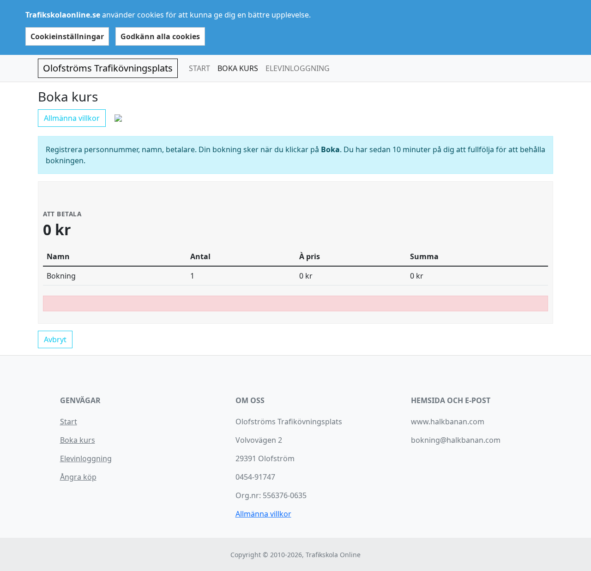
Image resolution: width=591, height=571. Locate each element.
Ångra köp (78, 477)
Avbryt (55, 339)
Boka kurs (77, 440)
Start (68, 421)
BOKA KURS (237, 68)
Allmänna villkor (72, 118)
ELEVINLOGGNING (297, 68)
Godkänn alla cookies (160, 36)
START (199, 68)
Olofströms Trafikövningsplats (108, 68)
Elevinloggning (86, 458)
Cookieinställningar (67, 36)
